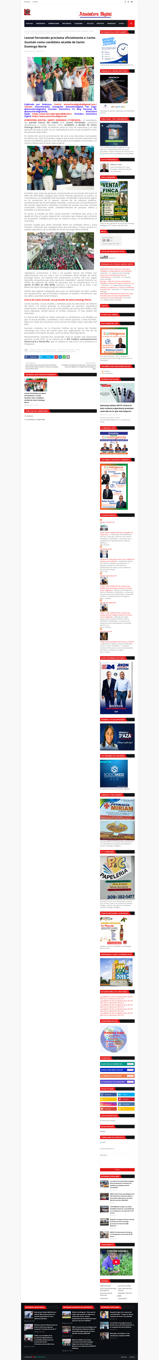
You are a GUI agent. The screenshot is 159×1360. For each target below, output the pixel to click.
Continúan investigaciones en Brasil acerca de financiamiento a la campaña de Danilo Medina (122, 1325)
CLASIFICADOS (122, 1298)
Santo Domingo (107, 238)
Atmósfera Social (106, 631)
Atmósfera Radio (106, 549)
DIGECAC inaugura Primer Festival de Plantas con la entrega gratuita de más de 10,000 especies (122, 1222)
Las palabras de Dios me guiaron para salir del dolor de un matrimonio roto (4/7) (116, 1010)
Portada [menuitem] (29, 23)
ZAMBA (119, 1296)
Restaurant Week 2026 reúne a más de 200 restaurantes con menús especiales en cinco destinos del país (45, 1315)
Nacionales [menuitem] (66, 23)
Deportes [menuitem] (100, 23)
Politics (78, 350)
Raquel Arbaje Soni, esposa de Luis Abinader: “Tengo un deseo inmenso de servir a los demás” (121, 1314)
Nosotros (27, 2)
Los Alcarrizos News (124, 1286)
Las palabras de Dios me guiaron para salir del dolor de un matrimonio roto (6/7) (116, 1002)
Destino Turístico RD (107, 522)
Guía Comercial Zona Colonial (125, 1289)
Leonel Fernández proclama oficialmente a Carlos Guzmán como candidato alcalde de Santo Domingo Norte (35, 397)
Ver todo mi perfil (115, 171)
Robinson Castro (31, 51)
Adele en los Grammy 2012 (116, 1064)
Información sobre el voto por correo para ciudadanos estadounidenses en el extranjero (116, 270)
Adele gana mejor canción (116, 1070)
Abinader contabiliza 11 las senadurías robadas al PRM (120, 1334)
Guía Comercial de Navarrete (106, 1294)
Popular (102, 1131)
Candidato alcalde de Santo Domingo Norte (42, 350)
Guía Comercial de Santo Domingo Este (108, 1289)
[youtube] (108, 1109)
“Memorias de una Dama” (116, 1076)
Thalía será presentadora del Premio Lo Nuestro (117, 642)
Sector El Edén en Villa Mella (32, 352)
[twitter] (126, 1094)
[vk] (126, 1104)
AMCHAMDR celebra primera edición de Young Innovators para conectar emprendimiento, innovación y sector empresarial (116, 296)
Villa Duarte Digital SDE (108, 603)
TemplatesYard (40, 1357)
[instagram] (128, 2)
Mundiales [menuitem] (111, 23)
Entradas (106, 371)
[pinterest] (132, 2)
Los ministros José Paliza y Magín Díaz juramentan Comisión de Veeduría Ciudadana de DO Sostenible (122, 1184)
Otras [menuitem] (121, 23)
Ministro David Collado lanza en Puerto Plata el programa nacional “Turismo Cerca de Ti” (45, 1327)
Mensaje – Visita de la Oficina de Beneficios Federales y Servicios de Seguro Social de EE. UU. (117, 282)
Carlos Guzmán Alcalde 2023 (66, 350)
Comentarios (108, 373)
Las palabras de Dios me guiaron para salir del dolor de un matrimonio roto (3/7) (116, 1014)
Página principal (105, 1286)
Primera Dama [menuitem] (53, 23)
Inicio (26, 31)
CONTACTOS (104, 1298)
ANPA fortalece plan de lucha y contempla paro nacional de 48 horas (121, 1234)
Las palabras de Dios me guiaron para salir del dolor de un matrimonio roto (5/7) (116, 1006)
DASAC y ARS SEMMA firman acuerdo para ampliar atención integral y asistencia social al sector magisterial (116, 588)
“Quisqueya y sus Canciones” (116, 1082)
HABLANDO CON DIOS (125, 1293)
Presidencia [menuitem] (40, 23)
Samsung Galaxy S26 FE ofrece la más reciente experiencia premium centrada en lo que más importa (117, 408)
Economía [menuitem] (78, 23)
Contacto (35, 2)
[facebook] (125, 2)
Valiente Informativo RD (108, 576)
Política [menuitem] (90, 23)
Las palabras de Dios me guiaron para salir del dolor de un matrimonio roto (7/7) (116, 998)
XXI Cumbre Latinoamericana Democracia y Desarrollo (45, 31)
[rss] (108, 1099)
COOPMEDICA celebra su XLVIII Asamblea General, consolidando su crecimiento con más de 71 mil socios (122, 1210)
